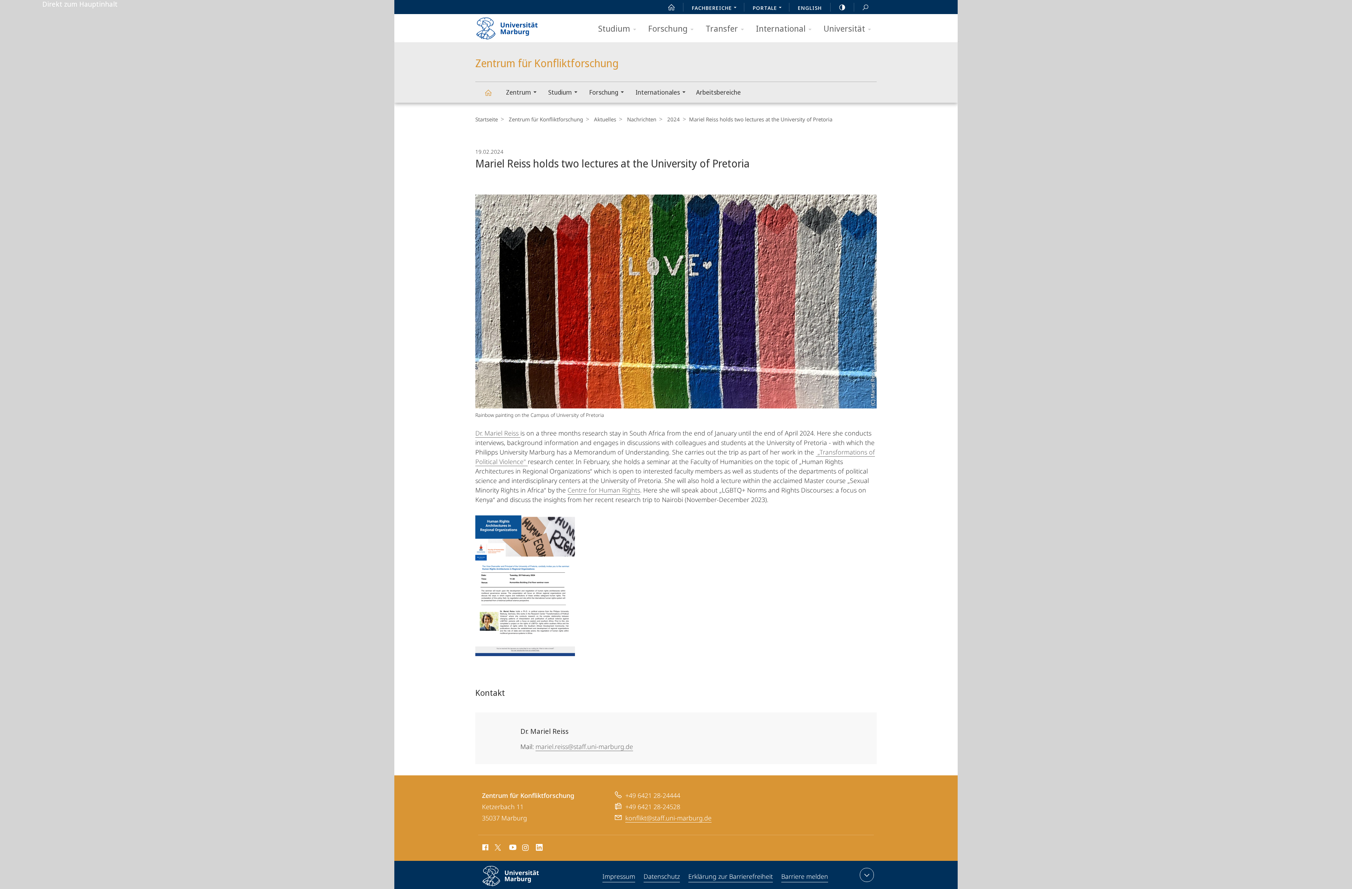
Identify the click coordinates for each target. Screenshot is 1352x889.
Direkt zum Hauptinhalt (80, 4)
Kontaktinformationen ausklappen (867, 875)
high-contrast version (842, 7)
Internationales (658, 92)
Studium (614, 28)
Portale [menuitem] (765, 7)
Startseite (486, 119)
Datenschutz (662, 876)
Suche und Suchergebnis (865, 7)
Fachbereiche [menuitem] (712, 7)
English (810, 7)
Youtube (512, 848)
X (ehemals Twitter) (498, 847)
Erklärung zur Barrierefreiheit (730, 876)
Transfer (722, 28)
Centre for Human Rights (604, 490)
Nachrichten (641, 119)
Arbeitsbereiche (718, 92)
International (781, 28)
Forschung (668, 28)
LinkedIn (539, 848)
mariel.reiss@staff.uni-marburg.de (584, 746)
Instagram (525, 848)
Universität (844, 28)
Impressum (618, 876)
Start (671, 7)
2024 (673, 119)
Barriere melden (804, 876)
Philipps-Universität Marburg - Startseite (519, 26)
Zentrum (518, 92)
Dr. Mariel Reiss (497, 433)
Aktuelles (605, 119)
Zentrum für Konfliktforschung (488, 92)
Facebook (484, 848)
